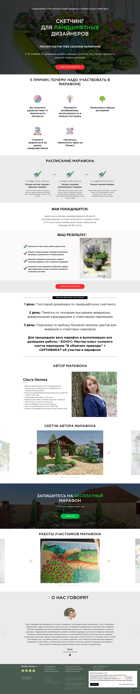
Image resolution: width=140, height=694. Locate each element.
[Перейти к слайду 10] (73, 585)
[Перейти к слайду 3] (63, 585)
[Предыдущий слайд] (31, 452)
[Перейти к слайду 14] (79, 585)
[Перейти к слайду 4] (66, 477)
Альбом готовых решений (51, 671)
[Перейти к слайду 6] (69, 477)
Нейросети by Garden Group (100, 666)
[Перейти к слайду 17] (78, 659)
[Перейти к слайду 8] (72, 477)
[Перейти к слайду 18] (79, 659)
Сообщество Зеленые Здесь (73, 666)
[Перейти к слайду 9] (73, 477)
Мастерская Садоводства (72, 671)
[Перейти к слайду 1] (60, 585)
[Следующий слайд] (109, 452)
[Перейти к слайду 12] (76, 585)
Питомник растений (49, 669)
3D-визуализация (98, 669)
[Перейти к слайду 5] (67, 477)
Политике (122, 678)
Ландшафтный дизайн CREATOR (74, 669)
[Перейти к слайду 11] (76, 477)
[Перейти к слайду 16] (77, 659)
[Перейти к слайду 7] (70, 477)
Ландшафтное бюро (49, 666)
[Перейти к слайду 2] (63, 477)
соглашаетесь (120, 677)
